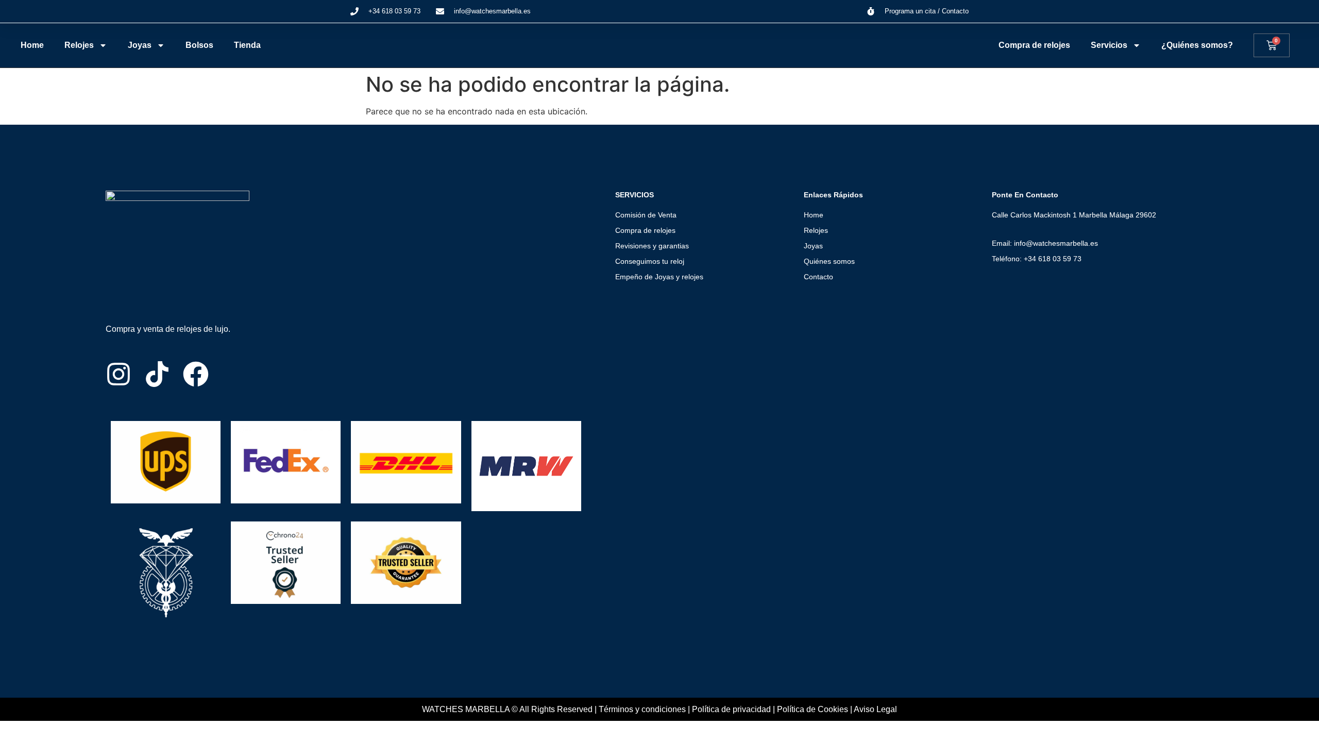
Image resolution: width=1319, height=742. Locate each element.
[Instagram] (118, 374)
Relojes (79, 45)
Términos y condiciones (642, 709)
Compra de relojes (1034, 45)
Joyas (139, 45)
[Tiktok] (157, 374)
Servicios (1109, 45)
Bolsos (199, 45)
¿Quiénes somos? (1197, 45)
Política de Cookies (812, 709)
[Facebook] (196, 374)
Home (32, 45)
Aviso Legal (875, 709)
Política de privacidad (731, 709)
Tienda (247, 45)
